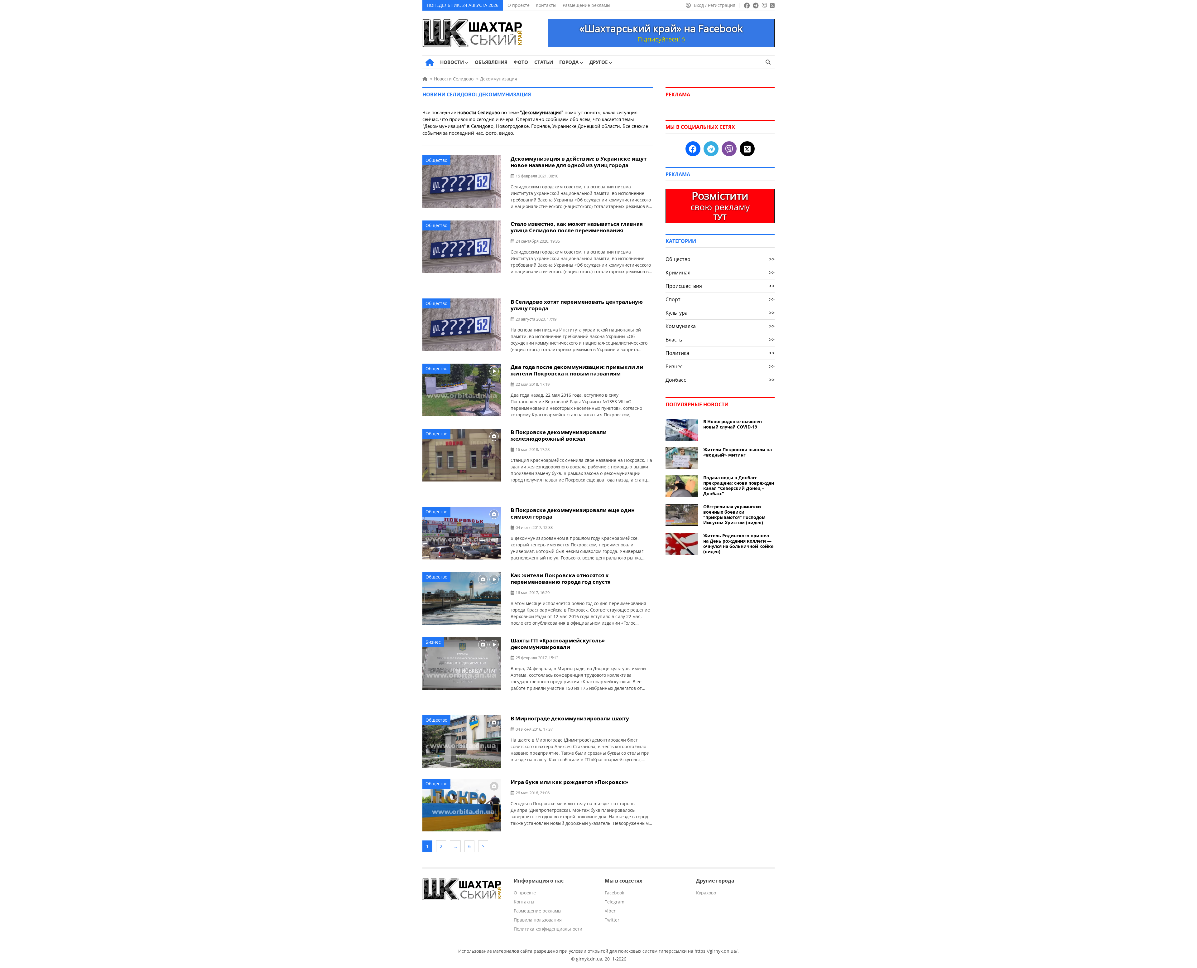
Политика (720, 353)
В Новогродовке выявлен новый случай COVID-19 (732, 424)
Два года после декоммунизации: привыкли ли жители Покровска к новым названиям (577, 370)
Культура (720, 312)
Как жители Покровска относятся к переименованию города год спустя (561, 578)
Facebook (614, 893)
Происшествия (720, 286)
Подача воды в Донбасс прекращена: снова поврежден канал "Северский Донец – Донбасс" (738, 485)
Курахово (706, 893)
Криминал (720, 272)
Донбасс (720, 379)
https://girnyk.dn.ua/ (716, 951)
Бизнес (433, 642)
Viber (610, 911)
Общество (436, 160)
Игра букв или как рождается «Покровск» (569, 782)
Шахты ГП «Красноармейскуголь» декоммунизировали (558, 644)
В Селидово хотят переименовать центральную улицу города (577, 305)
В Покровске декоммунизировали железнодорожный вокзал (559, 435)
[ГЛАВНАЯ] (429, 62)
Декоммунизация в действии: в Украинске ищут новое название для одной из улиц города (579, 162)
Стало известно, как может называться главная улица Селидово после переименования (577, 227)
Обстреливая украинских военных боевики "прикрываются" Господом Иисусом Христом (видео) (734, 514)
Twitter (612, 920)
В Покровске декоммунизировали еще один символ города (573, 513)
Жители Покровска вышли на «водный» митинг (737, 452)
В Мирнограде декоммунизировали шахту (570, 718)
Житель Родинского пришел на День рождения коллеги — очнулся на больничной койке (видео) (738, 543)
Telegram (614, 902)
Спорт (720, 299)
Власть (720, 339)
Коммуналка (720, 326)
